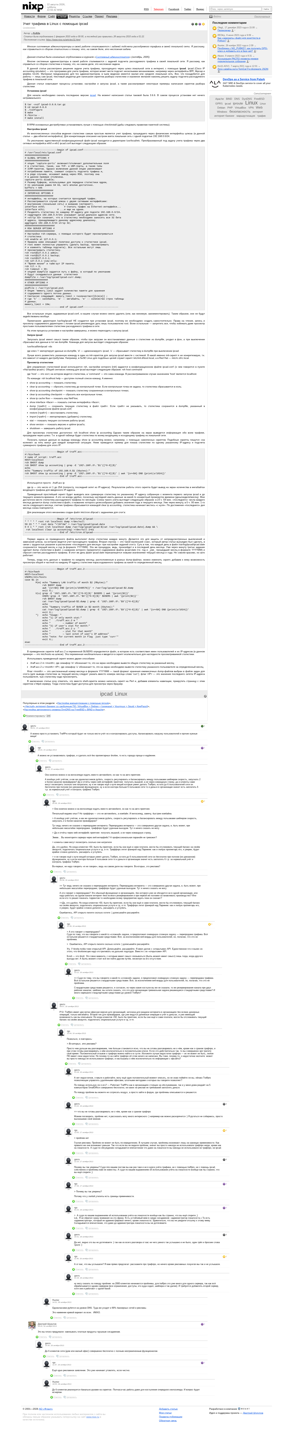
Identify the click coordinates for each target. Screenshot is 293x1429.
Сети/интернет (29, 28)
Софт (51, 16)
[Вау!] (203, 23)
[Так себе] (196, 23)
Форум (41, 16)
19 (68, 1262)
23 (48, 715)
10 (68, 1075)
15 (68, 1213)
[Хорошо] (200, 23)
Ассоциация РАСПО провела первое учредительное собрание (238, 60)
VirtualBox (240, 107)
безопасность (239, 111)
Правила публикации (170, 1416)
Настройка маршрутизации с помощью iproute (83, 703)
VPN (251, 107)
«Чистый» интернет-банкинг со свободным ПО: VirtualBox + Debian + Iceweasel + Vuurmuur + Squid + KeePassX (86, 706)
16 (32, 1329)
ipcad (93, 95)
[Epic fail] (192, 23)
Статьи (62, 16)
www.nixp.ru (92, 1416)
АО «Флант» (46, 1408)
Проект (99, 16)
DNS (237, 98)
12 (68, 1136)
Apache (219, 98)
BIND (229, 98)
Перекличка (224, 30)
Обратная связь (168, 1420)
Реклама (111, 16)
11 (68, 1109)
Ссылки (87, 16)
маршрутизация (246, 115)
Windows (222, 111)
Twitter (187, 9)
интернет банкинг (224, 115)
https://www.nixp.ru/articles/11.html (63, 39)
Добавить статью (168, 1408)
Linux (121, 694)
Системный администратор (112, 57)
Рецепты (74, 16)
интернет (258, 111)
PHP (230, 107)
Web (259, 107)
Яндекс (200, 9)
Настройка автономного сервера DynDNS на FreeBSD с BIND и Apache (63, 709)
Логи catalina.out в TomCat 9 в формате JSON (243, 69)
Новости (29, 16)
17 (39, 1349)
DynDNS (247, 98)
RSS (146, 9)
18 (68, 1240)
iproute (238, 103)
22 (47, 1387)
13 (68, 1165)
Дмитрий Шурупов (253, 1413)
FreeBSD (259, 98)
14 (68, 1189)
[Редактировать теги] (205, 696)
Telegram (159, 9)
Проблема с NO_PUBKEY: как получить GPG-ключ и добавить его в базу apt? (243, 49)
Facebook (174, 9)
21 (68, 1281)
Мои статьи (165, 1412)
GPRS (219, 103)
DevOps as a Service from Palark (244, 79)
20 (47, 1368)
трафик (261, 115)
